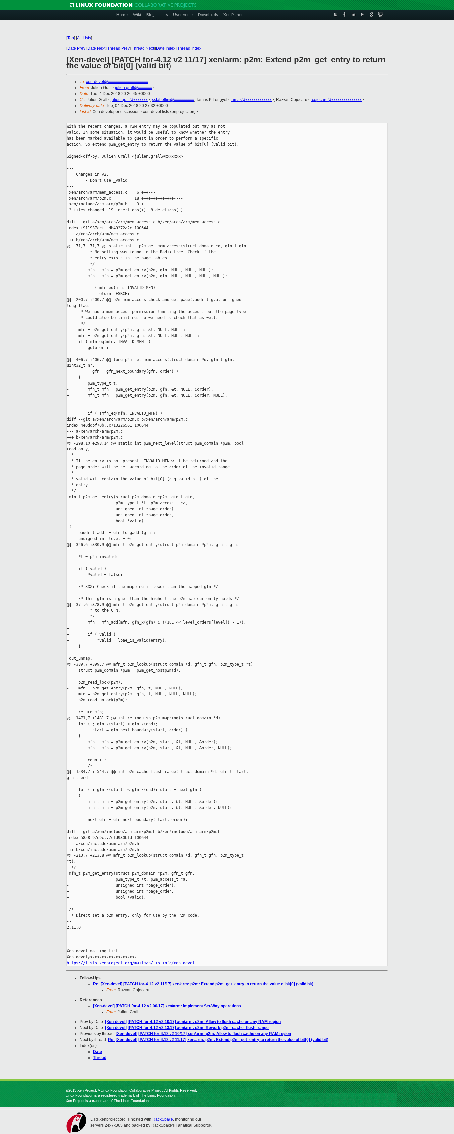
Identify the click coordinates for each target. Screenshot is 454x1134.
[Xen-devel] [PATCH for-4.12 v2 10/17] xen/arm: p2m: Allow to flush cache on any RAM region (193, 1021)
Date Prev (76, 48)
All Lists (84, 38)
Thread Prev (118, 48)
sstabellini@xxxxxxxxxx (173, 99)
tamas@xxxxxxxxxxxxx (251, 99)
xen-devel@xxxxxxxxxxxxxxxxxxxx (117, 81)
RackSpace (162, 1119)
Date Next (96, 48)
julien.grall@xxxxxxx (133, 87)
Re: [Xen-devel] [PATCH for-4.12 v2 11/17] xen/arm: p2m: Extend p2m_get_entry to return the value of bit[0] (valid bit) (203, 984)
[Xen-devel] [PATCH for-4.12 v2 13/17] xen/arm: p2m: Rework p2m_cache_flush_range (187, 1027)
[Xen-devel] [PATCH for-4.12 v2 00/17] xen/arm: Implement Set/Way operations (167, 1006)
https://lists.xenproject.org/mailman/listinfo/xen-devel (131, 963)
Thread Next (143, 48)
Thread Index (189, 48)
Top (70, 38)
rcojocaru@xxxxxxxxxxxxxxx (336, 99)
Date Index (165, 48)
